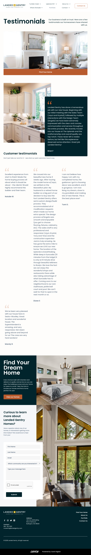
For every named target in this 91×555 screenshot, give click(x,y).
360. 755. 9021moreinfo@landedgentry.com (13, 527)
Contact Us (83, 521)
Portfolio (52, 8)
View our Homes (12, 397)
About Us (84, 515)
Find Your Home (45, 72)
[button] (35, 4)
